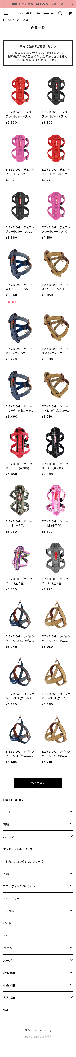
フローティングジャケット (19, 886)
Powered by (33, 1036)
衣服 (6, 874)
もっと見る (38, 783)
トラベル (8, 911)
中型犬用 (9, 985)
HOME (7, 20)
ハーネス (9, 836)
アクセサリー (11, 898)
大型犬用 (9, 997)
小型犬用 (9, 973)
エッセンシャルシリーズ (18, 849)
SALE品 (8, 1010)
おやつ (7, 948)
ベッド (7, 923)
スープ (7, 960)
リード (7, 812)
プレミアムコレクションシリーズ (23, 861)
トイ (5, 935)
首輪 (6, 824)
